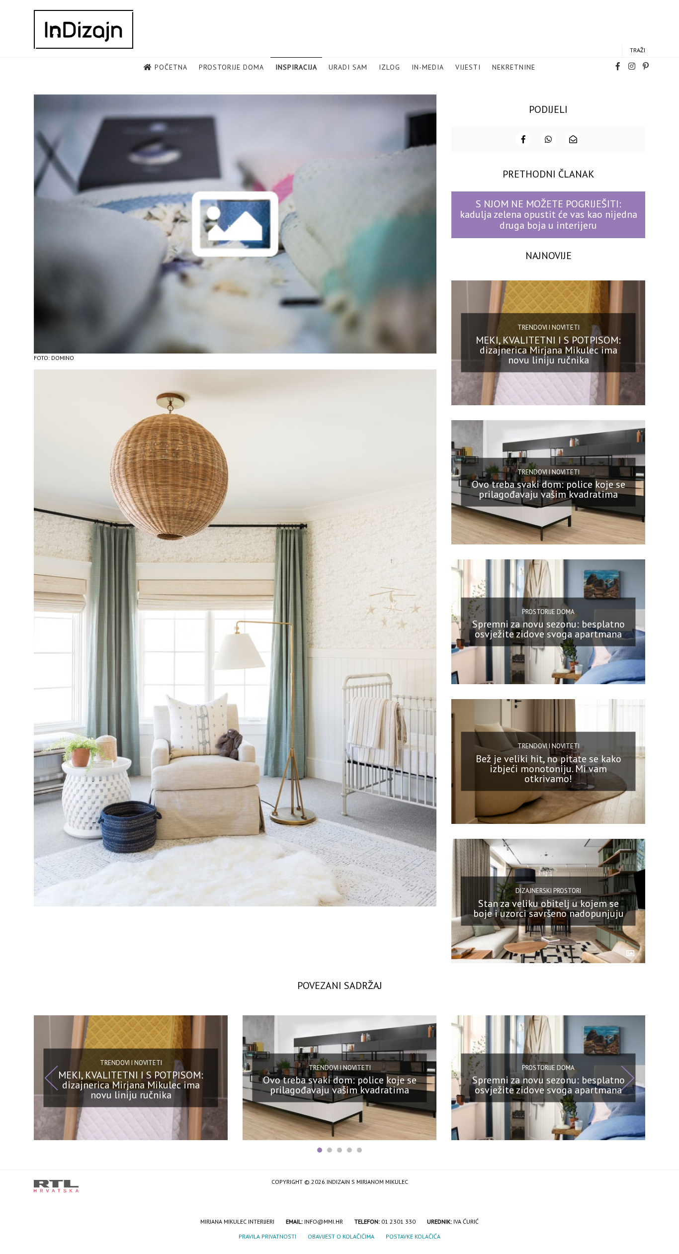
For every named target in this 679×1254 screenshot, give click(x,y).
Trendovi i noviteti (548, 327)
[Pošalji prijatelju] (573, 139)
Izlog (389, 67)
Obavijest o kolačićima (341, 1236)
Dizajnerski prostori (548, 891)
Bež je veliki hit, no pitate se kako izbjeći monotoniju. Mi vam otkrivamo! (548, 768)
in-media (428, 67)
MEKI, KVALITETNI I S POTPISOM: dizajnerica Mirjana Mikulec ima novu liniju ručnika (548, 349)
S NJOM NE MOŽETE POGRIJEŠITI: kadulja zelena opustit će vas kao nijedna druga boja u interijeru (548, 214)
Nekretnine (513, 67)
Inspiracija (296, 67)
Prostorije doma (231, 67)
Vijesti (468, 67)
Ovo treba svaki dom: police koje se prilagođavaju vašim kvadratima (548, 489)
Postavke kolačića (413, 1236)
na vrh (635, 1182)
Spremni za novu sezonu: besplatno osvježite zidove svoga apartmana (548, 629)
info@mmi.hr (323, 1221)
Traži (637, 50)
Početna (171, 67)
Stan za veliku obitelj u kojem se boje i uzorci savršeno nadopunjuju (548, 907)
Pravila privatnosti (267, 1236)
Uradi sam (348, 67)
